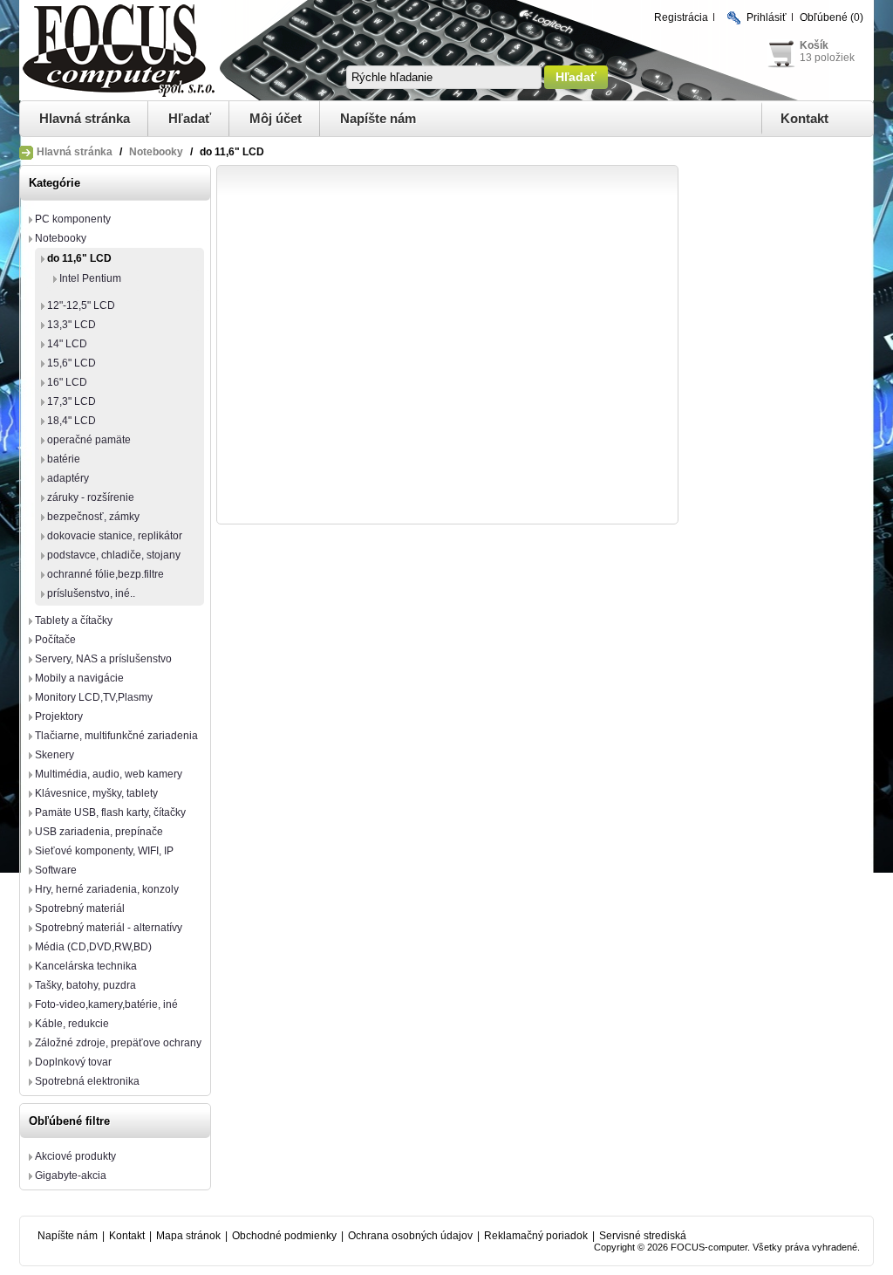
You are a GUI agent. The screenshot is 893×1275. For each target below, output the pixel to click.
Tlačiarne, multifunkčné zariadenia (116, 736)
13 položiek (827, 57)
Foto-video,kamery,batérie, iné (106, 1004)
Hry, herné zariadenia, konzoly (107, 889)
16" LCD (67, 382)
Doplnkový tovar (73, 1062)
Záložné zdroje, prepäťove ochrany (118, 1043)
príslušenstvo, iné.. (91, 593)
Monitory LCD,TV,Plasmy (94, 697)
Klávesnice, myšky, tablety (96, 793)
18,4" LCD (71, 421)
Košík (814, 45)
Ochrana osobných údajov (410, 1236)
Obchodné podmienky (284, 1236)
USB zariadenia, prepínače (99, 832)
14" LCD (67, 344)
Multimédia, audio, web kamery (108, 774)
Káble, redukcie (72, 1024)
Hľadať (189, 118)
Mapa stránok (188, 1236)
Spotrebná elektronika (87, 1081)
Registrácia (681, 17)
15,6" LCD (71, 363)
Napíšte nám (378, 118)
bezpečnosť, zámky (93, 517)
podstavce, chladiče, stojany (114, 555)
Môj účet (275, 118)
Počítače (55, 640)
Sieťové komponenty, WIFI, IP (104, 851)
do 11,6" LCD (79, 258)
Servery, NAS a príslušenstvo (103, 659)
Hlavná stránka (84, 118)
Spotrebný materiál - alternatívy (108, 928)
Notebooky (156, 152)
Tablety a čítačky (73, 620)
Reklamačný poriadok (536, 1236)
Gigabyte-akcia (70, 1175)
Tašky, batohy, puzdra (85, 985)
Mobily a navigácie (79, 678)
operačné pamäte (89, 440)
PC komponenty (73, 219)
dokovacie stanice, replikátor (114, 536)
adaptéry (68, 478)
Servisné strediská (642, 1236)
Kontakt (804, 118)
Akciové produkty (75, 1156)
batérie (63, 459)
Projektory (59, 716)
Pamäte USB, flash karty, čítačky (110, 812)
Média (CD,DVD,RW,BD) (93, 947)
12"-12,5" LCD (81, 305)
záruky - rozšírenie (90, 497)
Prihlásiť (766, 17)
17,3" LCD (71, 401)
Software (56, 870)
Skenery (54, 755)
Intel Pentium (90, 278)
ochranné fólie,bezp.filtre (105, 574)
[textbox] (444, 77)
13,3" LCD (71, 325)
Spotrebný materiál (80, 908)
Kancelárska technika (86, 966)
